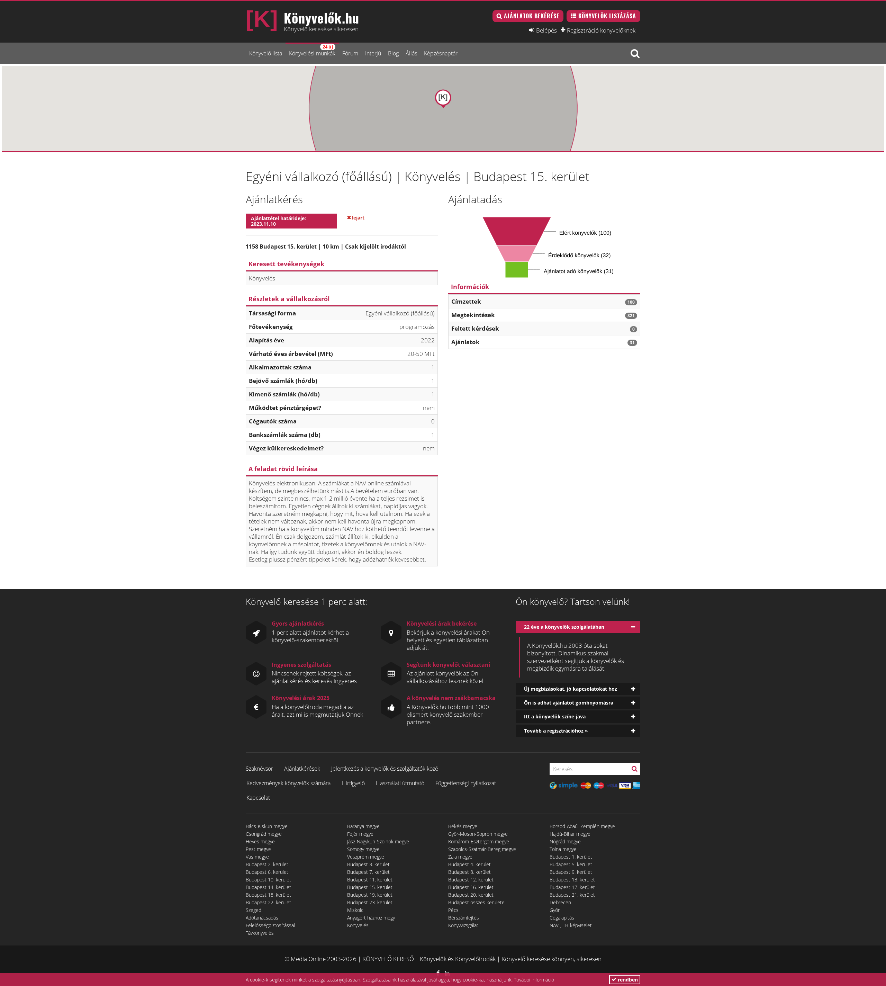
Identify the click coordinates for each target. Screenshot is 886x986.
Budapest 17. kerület (572, 887)
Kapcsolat (258, 797)
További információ (534, 979)
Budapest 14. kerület (268, 887)
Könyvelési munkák (312, 50)
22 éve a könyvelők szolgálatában (564, 627)
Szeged (253, 910)
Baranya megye (363, 826)
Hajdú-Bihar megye (570, 834)
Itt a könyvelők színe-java (555, 716)
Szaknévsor (259, 768)
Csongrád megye (264, 834)
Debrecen (560, 902)
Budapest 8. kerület (469, 872)
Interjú (373, 53)
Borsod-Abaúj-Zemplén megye (582, 826)
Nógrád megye (565, 841)
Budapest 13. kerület (572, 879)
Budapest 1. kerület (571, 856)
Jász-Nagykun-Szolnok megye (378, 841)
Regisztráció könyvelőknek (601, 30)
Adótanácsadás (262, 917)
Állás (411, 53)
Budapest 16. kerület (471, 887)
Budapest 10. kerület (268, 879)
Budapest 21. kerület (572, 894)
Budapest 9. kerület (571, 872)
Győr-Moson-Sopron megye (478, 834)
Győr (555, 910)
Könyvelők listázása (607, 16)
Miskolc (355, 910)
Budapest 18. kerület (268, 894)
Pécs (453, 910)
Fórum (350, 53)
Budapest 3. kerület (368, 864)
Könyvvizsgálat (463, 925)
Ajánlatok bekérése (531, 16)
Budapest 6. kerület (267, 872)
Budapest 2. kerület (267, 864)
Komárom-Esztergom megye (478, 841)
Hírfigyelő (353, 783)
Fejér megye (360, 834)
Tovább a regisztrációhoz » (556, 730)
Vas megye (257, 856)
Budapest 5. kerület (571, 864)
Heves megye (260, 841)
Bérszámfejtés (463, 917)
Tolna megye (563, 849)
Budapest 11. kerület (369, 879)
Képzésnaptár (441, 53)
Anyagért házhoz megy (371, 917)
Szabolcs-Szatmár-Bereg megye (482, 849)
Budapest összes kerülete (476, 902)
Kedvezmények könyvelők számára (288, 783)
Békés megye (462, 826)
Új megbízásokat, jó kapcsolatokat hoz (570, 688)
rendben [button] (627, 979)
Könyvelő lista (265, 53)
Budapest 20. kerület (471, 894)
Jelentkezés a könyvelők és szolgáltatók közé (384, 768)
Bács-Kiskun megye (267, 826)
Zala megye (460, 856)
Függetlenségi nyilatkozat (465, 783)
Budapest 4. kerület (469, 864)
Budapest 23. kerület (369, 902)
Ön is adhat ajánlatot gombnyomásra (568, 702)
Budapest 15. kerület (369, 887)
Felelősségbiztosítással (270, 925)
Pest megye (258, 849)
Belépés (546, 30)
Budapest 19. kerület (369, 894)
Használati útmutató (400, 783)
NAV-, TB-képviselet (571, 925)
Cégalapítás (562, 917)
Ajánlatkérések (302, 768)
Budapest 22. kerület (268, 902)
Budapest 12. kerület (471, 879)
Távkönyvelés (260, 933)
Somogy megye (363, 849)
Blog (393, 53)
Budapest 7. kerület (368, 872)
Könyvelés (358, 925)
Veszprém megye (365, 856)
